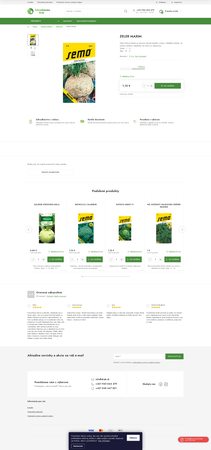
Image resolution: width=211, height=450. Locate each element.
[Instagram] (166, 384)
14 (125, 276)
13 (122, 276)
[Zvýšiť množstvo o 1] (152, 86)
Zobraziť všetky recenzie (56, 296)
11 (116, 276)
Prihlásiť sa (174, 356)
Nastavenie (78, 446)
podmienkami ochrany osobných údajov (146, 362)
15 (128, 276)
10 (113, 276)
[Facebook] (160, 384)
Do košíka (169, 86)
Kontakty (30, 2)
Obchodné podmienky (45, 2)
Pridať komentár (50, 172)
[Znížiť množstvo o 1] (144, 86)
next (182, 229)
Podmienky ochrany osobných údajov (69, 2)
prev (28, 229)
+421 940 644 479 (145, 10)
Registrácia (178, 2)
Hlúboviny (141, 67)
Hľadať (126, 11)
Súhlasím (133, 438)
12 (119, 276)
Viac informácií (104, 441)
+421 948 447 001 (106, 388)
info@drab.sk (102, 379)
